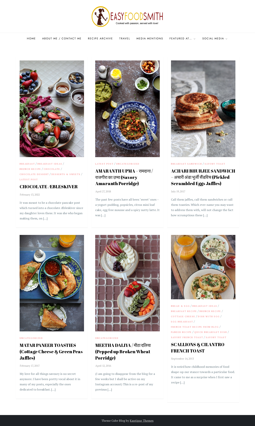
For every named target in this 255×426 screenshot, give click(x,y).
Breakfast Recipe (184, 311)
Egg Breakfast (182, 321)
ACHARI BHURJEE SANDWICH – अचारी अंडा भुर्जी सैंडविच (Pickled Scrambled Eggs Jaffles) (203, 177)
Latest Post (29, 179)
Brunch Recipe (30, 169)
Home (31, 38)
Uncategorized (127, 163)
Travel (124, 38)
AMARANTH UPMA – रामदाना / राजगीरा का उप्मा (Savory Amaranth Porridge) (124, 177)
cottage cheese (183, 316)
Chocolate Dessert (34, 174)
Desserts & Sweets (66, 174)
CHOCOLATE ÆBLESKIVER (49, 187)
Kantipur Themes (141, 421)
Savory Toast (215, 163)
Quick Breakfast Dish (210, 332)
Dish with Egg (209, 316)
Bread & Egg (180, 306)
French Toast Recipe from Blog (195, 326)
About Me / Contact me (62, 38)
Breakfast (27, 163)
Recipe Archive (100, 38)
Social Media (213, 38)
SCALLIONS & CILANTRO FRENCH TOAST (197, 347)
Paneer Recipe (181, 332)
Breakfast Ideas (50, 163)
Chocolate (52, 169)
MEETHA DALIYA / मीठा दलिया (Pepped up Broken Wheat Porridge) (123, 351)
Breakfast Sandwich (186, 163)
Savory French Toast (187, 337)
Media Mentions (149, 38)
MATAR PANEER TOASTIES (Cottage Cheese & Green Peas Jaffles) (51, 351)
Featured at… (181, 38)
